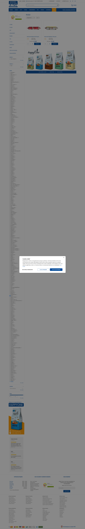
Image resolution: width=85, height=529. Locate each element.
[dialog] (42, 264)
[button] (28, 269)
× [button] (63, 257)
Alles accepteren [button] (56, 269)
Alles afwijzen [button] (43, 269)
